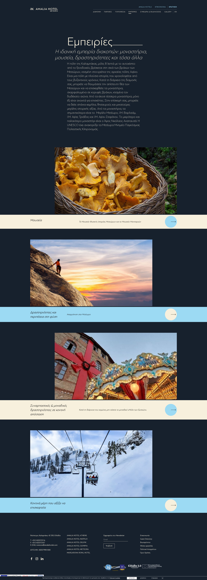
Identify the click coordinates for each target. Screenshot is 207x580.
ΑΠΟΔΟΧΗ (132, 578)
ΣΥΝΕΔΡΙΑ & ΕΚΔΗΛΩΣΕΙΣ (150, 12)
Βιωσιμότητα (145, 542)
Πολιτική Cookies (115, 578)
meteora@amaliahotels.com (46, 545)
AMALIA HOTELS (145, 7)
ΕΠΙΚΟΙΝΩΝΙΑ (160, 7)
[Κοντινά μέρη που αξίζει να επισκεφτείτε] (91, 463)
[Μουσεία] (116, 180)
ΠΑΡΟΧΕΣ (108, 12)
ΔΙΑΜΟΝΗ (97, 12)
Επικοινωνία (144, 535)
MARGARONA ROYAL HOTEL (78, 553)
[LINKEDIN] (42, 560)
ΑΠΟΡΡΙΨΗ (143, 578)
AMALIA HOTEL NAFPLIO (77, 539)
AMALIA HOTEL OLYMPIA (77, 546)
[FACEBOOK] (31, 560)
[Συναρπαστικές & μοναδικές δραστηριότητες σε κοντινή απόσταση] (116, 366)
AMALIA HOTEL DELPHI (76, 542)
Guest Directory (146, 539)
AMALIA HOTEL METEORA (78, 549)
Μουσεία (36, 220)
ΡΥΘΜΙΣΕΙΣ (154, 578)
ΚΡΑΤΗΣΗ (173, 7)
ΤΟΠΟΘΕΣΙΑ (120, 12)
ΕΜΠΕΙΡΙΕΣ (133, 12)
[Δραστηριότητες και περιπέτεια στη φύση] (91, 272)
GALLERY (167, 12)
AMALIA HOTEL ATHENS (77, 535)
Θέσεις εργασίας (146, 546)
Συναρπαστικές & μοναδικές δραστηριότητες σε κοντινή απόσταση (48, 410)
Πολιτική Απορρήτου (148, 549)
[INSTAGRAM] (37, 560)
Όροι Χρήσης (145, 553)
